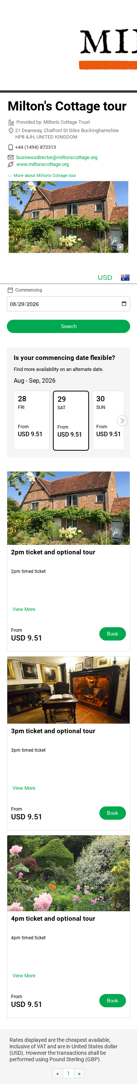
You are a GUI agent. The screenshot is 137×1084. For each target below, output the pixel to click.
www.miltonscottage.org (42, 164)
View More (24, 609)
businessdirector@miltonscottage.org (56, 157)
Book (112, 634)
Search (68, 326)
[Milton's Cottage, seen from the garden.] (68, 218)
